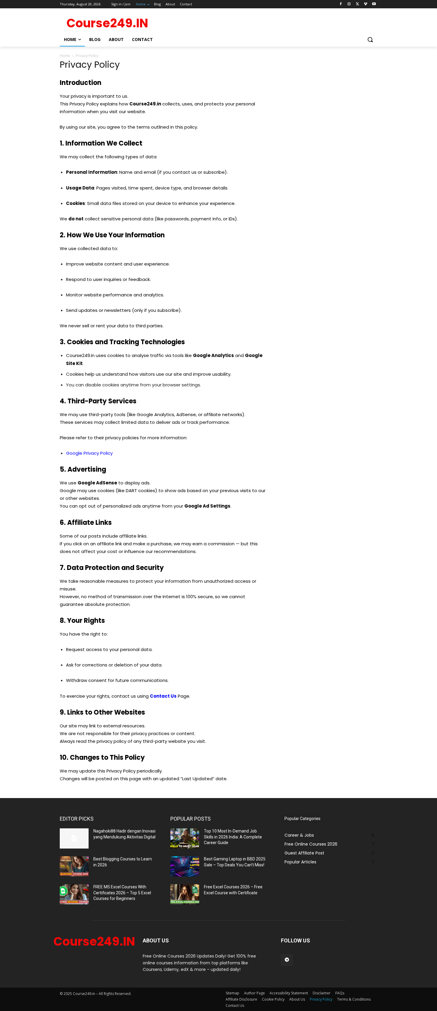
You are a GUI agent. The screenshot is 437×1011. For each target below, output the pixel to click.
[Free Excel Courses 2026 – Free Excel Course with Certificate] (184, 894)
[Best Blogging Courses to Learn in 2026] (74, 866)
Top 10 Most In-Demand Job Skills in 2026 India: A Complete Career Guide (233, 837)
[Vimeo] (365, 4)
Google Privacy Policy (89, 453)
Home (65, 55)
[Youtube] (373, 4)
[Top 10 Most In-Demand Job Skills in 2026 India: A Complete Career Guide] (184, 838)
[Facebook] (340, 4)
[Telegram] (287, 960)
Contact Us (163, 696)
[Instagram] (349, 4)
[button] (370, 39)
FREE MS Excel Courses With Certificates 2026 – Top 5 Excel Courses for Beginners (122, 892)
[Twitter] (357, 4)
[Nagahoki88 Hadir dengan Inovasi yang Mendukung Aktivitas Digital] (74, 838)
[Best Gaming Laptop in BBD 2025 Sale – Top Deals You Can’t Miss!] (184, 866)
